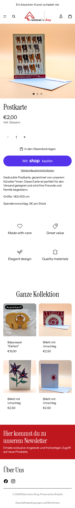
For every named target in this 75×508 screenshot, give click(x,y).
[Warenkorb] (70, 16)
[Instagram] (13, 481)
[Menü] (5, 16)
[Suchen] (13, 16)
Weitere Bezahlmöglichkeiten (37, 170)
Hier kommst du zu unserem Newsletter (25, 437)
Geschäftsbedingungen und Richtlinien (37, 502)
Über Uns (13, 470)
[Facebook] (5, 481)
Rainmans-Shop (30, 494)
